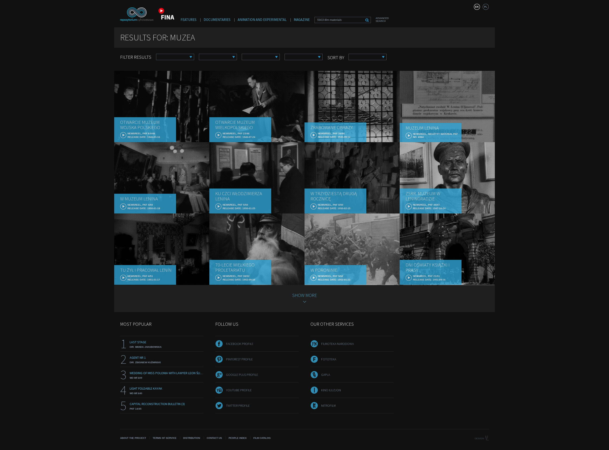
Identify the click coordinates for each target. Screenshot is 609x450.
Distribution (191, 438)
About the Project (133, 438)
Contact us (214, 438)
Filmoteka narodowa (337, 344)
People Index (238, 438)
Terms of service (165, 438)
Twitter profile (238, 405)
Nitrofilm (328, 405)
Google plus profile (242, 375)
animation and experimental (262, 19)
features (188, 19)
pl (485, 6)
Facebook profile (239, 344)
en (476, 6)
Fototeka (328, 359)
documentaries (217, 19)
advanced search (382, 19)
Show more (304, 295)
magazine (302, 19)
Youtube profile (239, 390)
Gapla (325, 375)
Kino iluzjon (331, 390)
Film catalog (262, 438)
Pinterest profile (239, 359)
